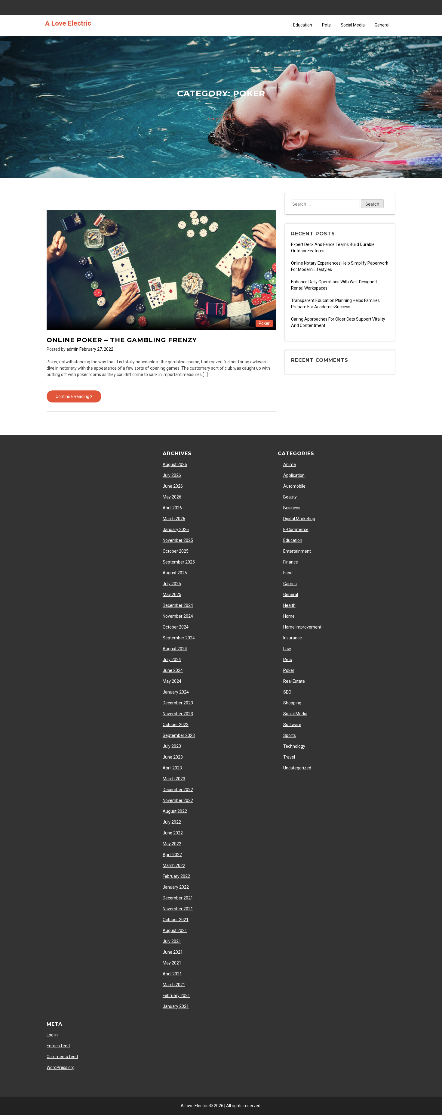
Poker (264, 323)
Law (287, 648)
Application (294, 475)
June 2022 (173, 833)
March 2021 (174, 984)
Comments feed (62, 1056)
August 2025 (175, 572)
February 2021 (176, 995)
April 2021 (172, 973)
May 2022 (172, 843)
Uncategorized (297, 768)
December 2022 (178, 789)
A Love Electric (68, 23)
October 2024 (176, 627)
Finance (290, 562)
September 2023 (179, 735)
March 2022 (174, 865)
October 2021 (176, 919)
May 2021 (172, 963)
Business (291, 507)
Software (292, 724)
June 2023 (173, 757)
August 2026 (175, 464)
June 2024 (173, 670)
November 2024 (178, 616)
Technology (294, 746)
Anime (289, 464)
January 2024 (176, 692)
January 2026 (176, 529)
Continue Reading (78, 398)
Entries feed (58, 1045)
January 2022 (176, 887)
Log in (52, 1035)
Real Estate (294, 681)
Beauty (290, 497)
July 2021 (172, 941)
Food (288, 572)
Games (290, 583)
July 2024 (172, 659)
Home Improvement (302, 627)
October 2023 (176, 724)
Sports (289, 735)
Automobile (294, 486)
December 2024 (178, 605)
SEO (287, 692)
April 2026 (172, 507)
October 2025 (176, 551)
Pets (326, 25)
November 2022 (178, 800)
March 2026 (174, 518)
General (382, 25)
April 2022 (172, 854)
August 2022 (175, 811)
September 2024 (179, 637)
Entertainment (297, 551)
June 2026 (173, 486)
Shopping (292, 702)
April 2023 (172, 768)
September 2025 (179, 562)
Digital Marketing (299, 518)
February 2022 (176, 876)
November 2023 (178, 713)
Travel (289, 757)
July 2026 (172, 475)
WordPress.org (61, 1067)
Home (289, 616)
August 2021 (175, 930)
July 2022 (172, 822)
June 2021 (173, 952)
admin (72, 349)
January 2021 (176, 1006)
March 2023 (174, 778)
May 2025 (172, 594)
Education (302, 25)
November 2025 (178, 540)
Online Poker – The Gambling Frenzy (122, 340)
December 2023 (178, 702)
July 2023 (172, 746)
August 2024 (175, 648)
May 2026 (172, 497)
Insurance (292, 637)
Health (289, 605)
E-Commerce (295, 529)
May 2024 (172, 681)
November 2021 (178, 908)
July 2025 (172, 583)
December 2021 (178, 898)
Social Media (353, 25)
